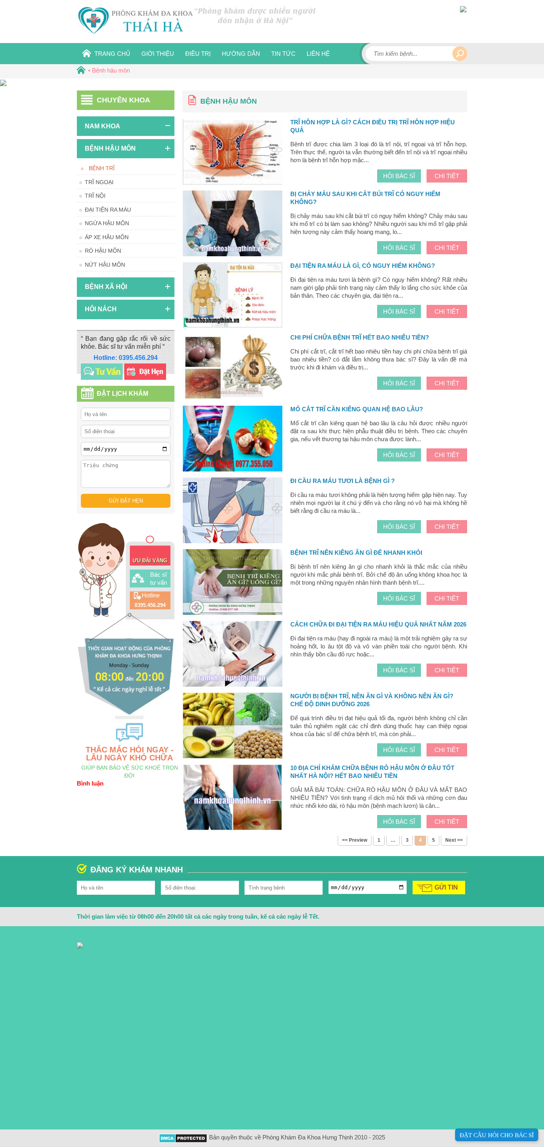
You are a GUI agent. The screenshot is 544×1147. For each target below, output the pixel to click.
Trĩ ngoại (99, 182)
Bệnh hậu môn (110, 148)
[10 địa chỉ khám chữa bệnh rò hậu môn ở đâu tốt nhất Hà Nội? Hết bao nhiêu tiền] (232, 798)
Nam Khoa (102, 126)
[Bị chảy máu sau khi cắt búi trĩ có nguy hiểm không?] (232, 224)
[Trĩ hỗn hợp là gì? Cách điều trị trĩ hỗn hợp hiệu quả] (232, 153)
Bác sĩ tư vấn (158, 578)
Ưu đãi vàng (150, 561)
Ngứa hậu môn (107, 223)
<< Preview (354, 840)
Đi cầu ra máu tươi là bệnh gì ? (342, 480)
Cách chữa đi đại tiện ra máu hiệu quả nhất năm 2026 (378, 624)
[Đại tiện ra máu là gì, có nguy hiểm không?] (232, 296)
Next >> (454, 840)
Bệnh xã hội (106, 286)
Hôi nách (101, 309)
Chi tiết (446, 176)
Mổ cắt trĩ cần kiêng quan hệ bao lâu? (356, 409)
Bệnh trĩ (102, 168)
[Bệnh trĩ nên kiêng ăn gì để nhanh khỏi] (232, 583)
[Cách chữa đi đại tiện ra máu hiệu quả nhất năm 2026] (232, 655)
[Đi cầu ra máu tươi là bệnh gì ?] (232, 511)
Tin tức (283, 53)
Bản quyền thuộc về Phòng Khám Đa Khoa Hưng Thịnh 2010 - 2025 (297, 1137)
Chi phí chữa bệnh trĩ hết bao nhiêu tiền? (359, 337)
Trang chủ (112, 53)
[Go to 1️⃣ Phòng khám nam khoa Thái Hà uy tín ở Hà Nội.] (80, 70)
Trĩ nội (95, 195)
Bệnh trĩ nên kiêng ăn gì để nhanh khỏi (356, 552)
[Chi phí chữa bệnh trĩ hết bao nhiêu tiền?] (232, 368)
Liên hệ (318, 53)
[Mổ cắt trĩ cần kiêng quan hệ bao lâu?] (232, 439)
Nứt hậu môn (105, 264)
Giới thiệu (157, 53)
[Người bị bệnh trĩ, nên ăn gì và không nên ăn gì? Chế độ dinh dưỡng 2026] (232, 726)
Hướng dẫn (241, 53)
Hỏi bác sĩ (399, 176)
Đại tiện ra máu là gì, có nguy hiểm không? (362, 265)
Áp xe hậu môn (107, 237)
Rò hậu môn (103, 250)
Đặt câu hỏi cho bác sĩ (496, 1134)
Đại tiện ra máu (108, 209)
